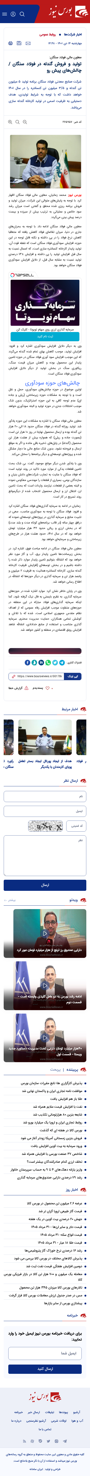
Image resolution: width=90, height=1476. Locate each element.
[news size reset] (17, 121)
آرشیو (76, 1412)
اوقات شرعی (58, 1421)
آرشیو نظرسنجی (36, 1421)
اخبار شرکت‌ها (73, 34)
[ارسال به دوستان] (28, 43)
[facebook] (27, 663)
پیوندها (63, 1412)
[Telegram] (65, 1440)
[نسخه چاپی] (10, 43)
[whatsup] (48, 663)
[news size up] (10, 121)
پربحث (55, 1070)
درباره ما (16, 1421)
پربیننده (72, 1070)
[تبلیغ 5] (45, 651)
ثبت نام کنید (45, 336)
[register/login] (13, 14)
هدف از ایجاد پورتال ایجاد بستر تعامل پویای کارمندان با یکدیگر (45, 764)
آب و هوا (77, 1421)
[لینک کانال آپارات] (32, 1440)
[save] (19, 43)
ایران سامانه (36, 1469)
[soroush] (34, 663)
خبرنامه (18, 1412)
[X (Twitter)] (48, 1440)
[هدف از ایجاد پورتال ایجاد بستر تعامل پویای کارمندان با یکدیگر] (45, 737)
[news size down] (24, 121)
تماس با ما (45, 1429)
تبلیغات (49, 1412)
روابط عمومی (47, 34)
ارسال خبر (34, 1412)
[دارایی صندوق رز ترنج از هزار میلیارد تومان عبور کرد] (45, 933)
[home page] (68, 11)
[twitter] (55, 663)
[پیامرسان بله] (40, 1440)
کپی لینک (73, 676)
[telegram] (62, 663)
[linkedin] (41, 663)
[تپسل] (12, 275)
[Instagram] (56, 1440)
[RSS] (24, 1440)
